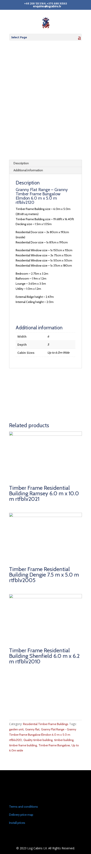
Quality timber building (37, 740)
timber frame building (23, 745)
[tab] (45, 163)
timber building (63, 740)
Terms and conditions (23, 806)
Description (21, 163)
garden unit (16, 729)
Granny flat (32, 729)
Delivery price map (21, 815)
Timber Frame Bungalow (54, 745)
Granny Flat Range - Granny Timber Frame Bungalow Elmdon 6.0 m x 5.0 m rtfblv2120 (42, 734)
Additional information (28, 170)
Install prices (17, 823)
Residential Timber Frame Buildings (45, 724)
